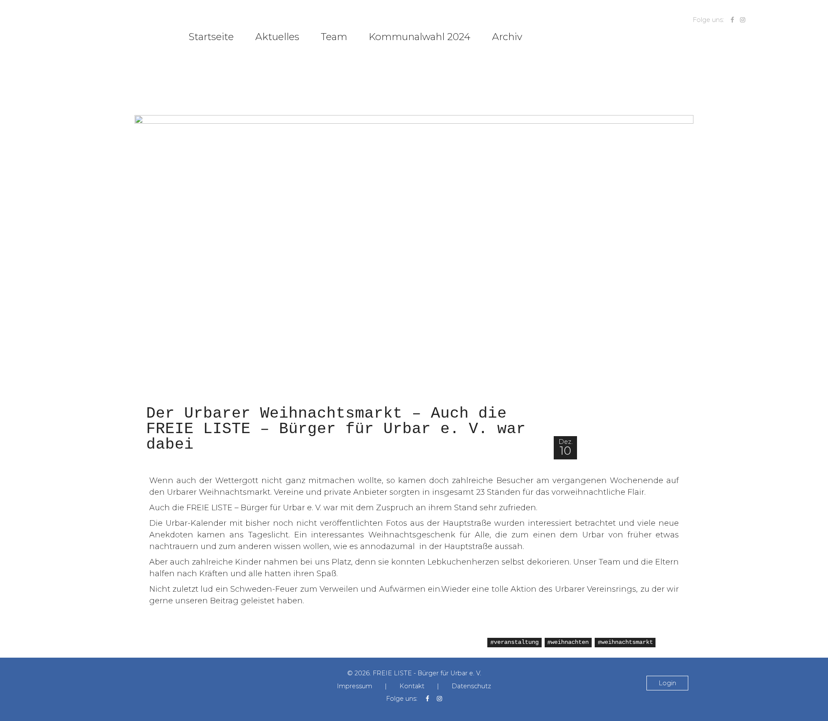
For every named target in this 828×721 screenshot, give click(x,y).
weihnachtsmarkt (627, 643)
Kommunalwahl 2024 (419, 37)
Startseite (211, 37)
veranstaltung (516, 643)
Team (334, 37)
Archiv (507, 37)
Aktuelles (277, 37)
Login (667, 683)
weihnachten (570, 643)
